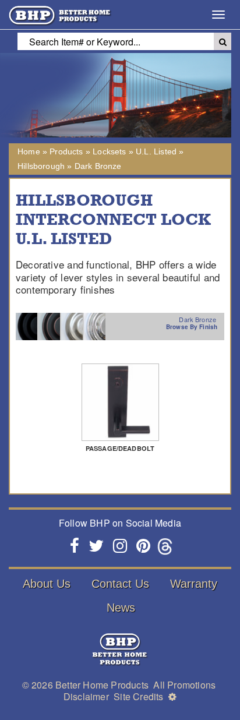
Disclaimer (86, 696)
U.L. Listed (156, 151)
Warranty (193, 583)
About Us (46, 583)
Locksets (109, 151)
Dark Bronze (98, 166)
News (121, 607)
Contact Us (120, 583)
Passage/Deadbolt (120, 448)
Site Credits (138, 696)
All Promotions (184, 684)
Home (28, 151)
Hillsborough (41, 166)
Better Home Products (102, 684)
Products (66, 151)
